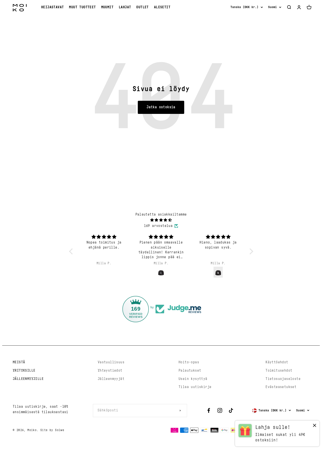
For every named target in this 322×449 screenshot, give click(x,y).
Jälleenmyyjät (111, 379)
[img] (161, 220)
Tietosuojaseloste (283, 379)
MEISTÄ (19, 362)
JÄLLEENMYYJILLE (28, 379)
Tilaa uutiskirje (195, 387)
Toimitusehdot (278, 370)
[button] (72, 251)
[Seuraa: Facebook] (209, 410)
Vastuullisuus (111, 362)
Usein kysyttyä (193, 379)
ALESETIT (162, 7)
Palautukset (190, 370)
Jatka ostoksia (161, 107)
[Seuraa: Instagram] (220, 410)
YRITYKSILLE (24, 370)
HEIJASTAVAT (52, 7)
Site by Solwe (52, 430)
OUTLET (142, 7)
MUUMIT (107, 7)
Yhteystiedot (110, 370)
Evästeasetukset (280, 387)
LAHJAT (125, 7)
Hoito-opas (189, 362)
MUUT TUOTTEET (82, 7)
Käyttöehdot (276, 362)
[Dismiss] (314, 426)
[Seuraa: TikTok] (231, 410)
